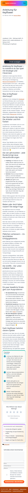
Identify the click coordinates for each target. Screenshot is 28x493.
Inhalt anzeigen (14, 62)
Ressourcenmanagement (9, 81)
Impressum (16, 489)
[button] (24, 3)
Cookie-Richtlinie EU (17, 491)
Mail (10, 489)
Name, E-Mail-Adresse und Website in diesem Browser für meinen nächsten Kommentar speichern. (16, 474)
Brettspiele (6, 444)
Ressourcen (13, 114)
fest (21, 259)
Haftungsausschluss (6, 491)
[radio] (7, 412)
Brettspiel (21, 99)
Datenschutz (23, 489)
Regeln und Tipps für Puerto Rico (14, 440)
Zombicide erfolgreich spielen (13, 429)
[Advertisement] (14, 27)
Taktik (14, 311)
